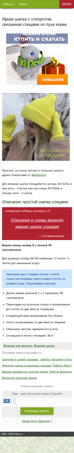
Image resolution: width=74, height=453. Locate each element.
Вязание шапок (44, 345)
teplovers (40, 175)
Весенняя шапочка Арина (19, 377)
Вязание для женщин (17, 345)
